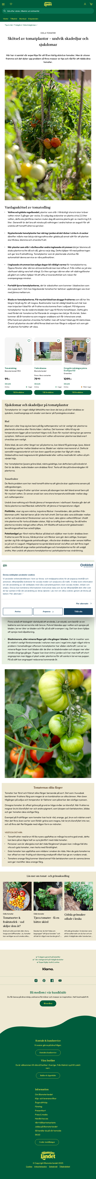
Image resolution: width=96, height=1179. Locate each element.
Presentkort (40, 1110)
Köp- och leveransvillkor (45, 1098)
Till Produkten (22, 393)
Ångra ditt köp (41, 1102)
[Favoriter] (11, 4)
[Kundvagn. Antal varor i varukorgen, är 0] (91, 4)
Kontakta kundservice (48, 1053)
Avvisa (17, 611)
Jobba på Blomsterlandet (46, 1126)
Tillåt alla (78, 611)
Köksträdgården (29, 25)
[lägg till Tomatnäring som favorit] (29, 340)
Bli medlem (48, 1003)
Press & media (41, 1114)
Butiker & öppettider (48, 1075)
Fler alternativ (82, 603)
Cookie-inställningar (47, 1142)
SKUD (37, 1134)
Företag (38, 1106)
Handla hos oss (41, 1118)
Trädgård (18, 25)
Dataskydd (53, 1166)
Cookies (29, 1166)
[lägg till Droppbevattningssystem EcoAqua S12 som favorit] (88, 340)
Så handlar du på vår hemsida (48, 1130)
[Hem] (48, 4)
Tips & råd (8, 25)
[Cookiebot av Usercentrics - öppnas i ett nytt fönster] (82, 565)
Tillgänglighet (64, 1166)
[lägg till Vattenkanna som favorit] (58, 340)
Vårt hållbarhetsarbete (45, 1122)
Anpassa (46, 611)
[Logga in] (85, 4)
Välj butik (8, 384)
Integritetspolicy (40, 1166)
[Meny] (3, 4)
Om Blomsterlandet (44, 1094)
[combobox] (50, 11)
